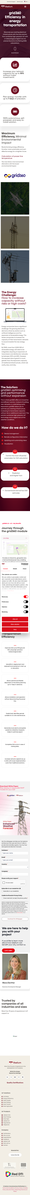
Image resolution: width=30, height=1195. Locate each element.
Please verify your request (10, 878)
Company (5, 871)
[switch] (26, 601)
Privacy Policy (19, 1188)
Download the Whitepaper (15, 919)
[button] (1, 971)
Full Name (5, 850)
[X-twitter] (11, 1077)
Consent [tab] (5, 568)
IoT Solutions (6, 1093)
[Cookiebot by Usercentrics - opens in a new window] (21, 564)
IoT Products (6, 1111)
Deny (15, 629)
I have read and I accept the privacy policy (15, 898)
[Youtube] (15, 1077)
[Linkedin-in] (7, 1077)
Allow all (15, 619)
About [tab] (24, 568)
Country (4, 864)
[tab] (15, 457)
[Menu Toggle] (25, 7)
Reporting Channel (20, 1189)
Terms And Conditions (8, 1188)
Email (3, 857)
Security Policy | (11, 1189)
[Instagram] (18, 1077)
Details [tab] (15, 568)
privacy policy (19, 912)
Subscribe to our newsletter (11, 891)
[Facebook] (22, 1077)
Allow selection (15, 624)
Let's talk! (8, 950)
